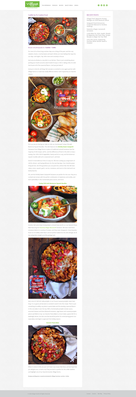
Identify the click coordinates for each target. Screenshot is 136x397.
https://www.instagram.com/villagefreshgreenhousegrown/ (107, 5)
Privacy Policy (107, 393)
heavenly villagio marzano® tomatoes (96, 30)
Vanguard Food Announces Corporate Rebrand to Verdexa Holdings (97, 24)
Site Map (100, 393)
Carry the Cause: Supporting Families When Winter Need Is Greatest (97, 41)
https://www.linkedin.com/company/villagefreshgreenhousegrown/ (101, 5)
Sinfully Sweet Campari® (65, 147)
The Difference (46, 5)
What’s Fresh (69, 5)
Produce (54, 5)
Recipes (61, 5)
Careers (94, 393)
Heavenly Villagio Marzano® (47, 227)
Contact (89, 393)
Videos (76, 5)
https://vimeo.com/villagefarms (104, 5)
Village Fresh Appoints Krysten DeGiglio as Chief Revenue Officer (98, 19)
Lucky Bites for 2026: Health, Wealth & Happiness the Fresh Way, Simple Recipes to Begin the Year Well (98, 35)
